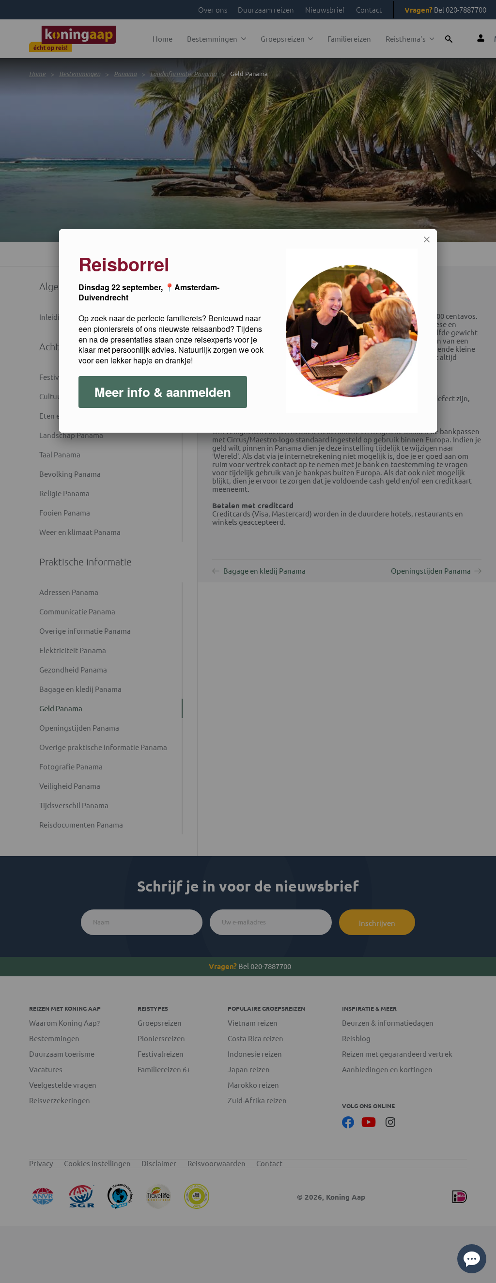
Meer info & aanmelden (162, 392)
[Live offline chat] (471, 1258)
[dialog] (248, 331)
